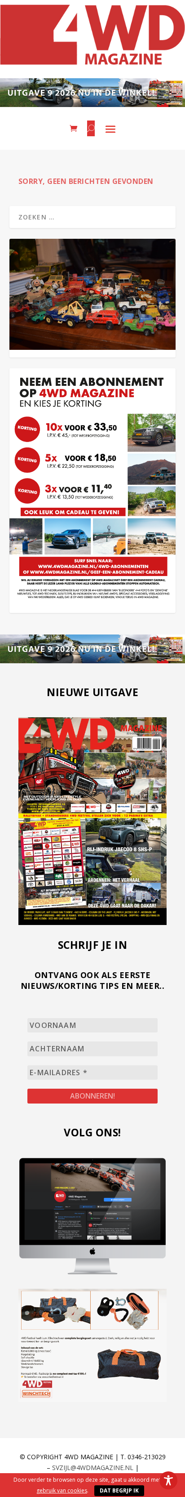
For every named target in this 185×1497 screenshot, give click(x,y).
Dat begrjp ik (119, 1490)
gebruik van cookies (61, 1490)
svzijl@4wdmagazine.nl (92, 1467)
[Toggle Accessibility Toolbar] (168, 1480)
